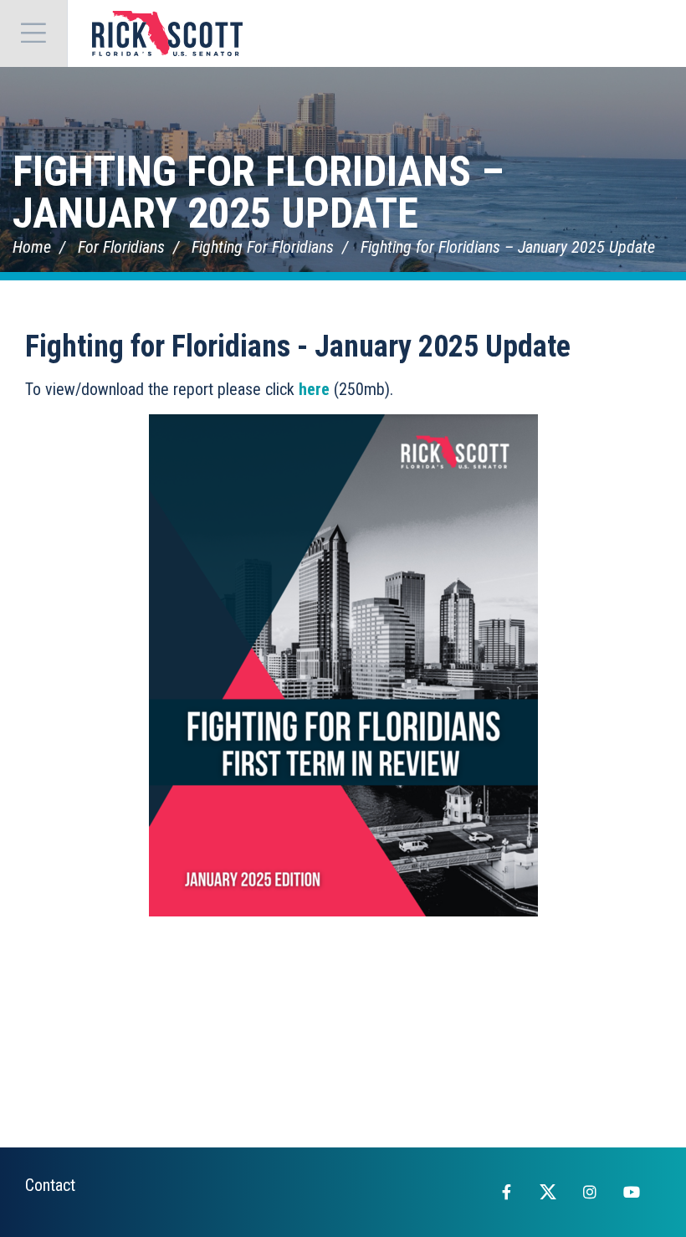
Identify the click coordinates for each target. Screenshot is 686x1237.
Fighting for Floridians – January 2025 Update (258, 192)
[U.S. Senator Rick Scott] (167, 33)
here (314, 389)
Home (32, 247)
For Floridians (121, 247)
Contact (50, 1185)
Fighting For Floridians (263, 247)
